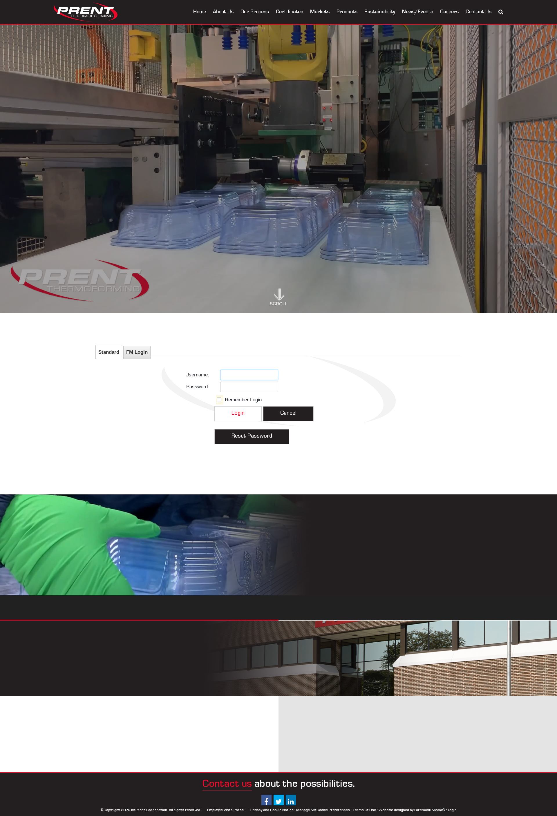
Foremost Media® (429, 810)
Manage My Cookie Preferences (323, 810)
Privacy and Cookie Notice (272, 810)
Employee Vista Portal (225, 810)
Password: (197, 386)
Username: (197, 375)
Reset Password (252, 437)
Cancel (288, 414)
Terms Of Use (364, 810)
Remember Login (243, 399)
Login (238, 414)
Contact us (227, 785)
